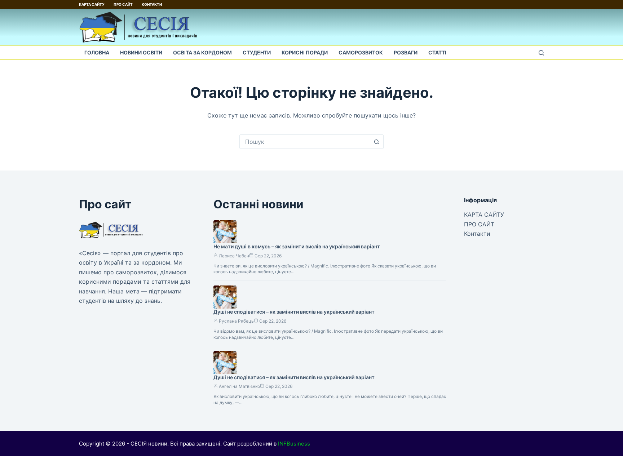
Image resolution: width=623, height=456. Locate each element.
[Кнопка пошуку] (376, 142)
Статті (437, 52)
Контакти (152, 4)
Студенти (257, 52)
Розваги (405, 52)
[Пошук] (541, 53)
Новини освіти (141, 52)
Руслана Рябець (236, 321)
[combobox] (305, 141)
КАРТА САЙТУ (92, 4)
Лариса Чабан (234, 255)
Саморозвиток (361, 52)
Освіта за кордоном (202, 52)
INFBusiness (294, 443)
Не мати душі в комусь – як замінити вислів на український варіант (296, 246)
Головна (96, 52)
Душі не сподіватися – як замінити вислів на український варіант (294, 312)
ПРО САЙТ (123, 4)
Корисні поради (305, 52)
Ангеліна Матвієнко (239, 386)
